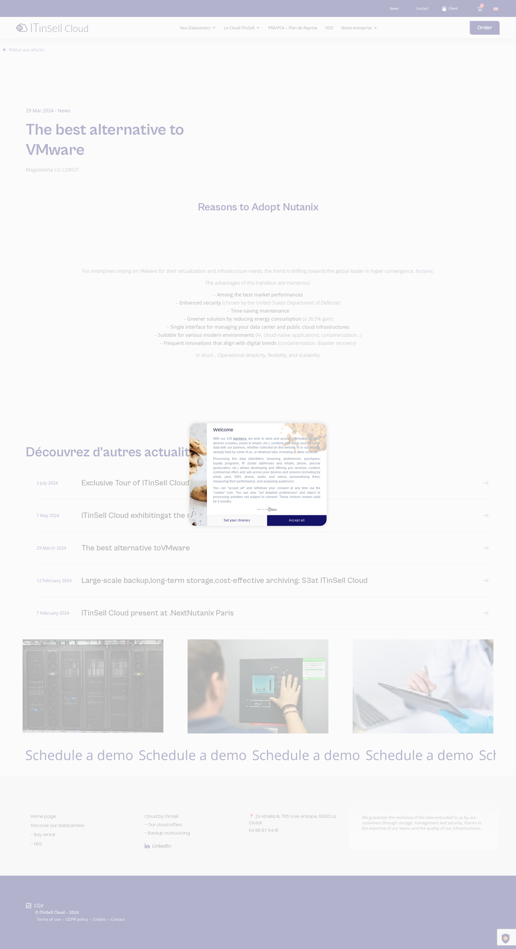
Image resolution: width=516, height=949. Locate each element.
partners (239, 439)
